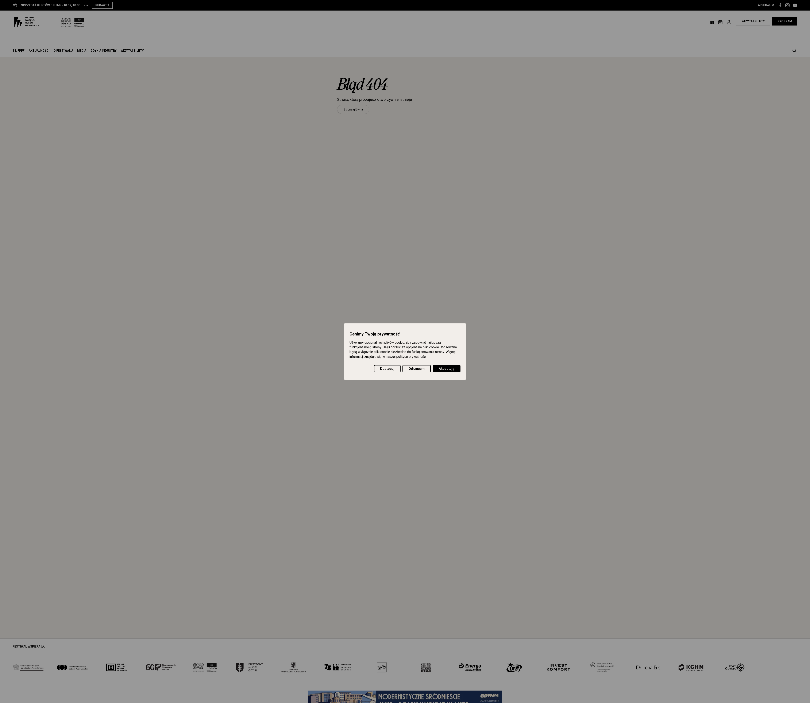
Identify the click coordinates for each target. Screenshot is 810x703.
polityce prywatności (411, 356)
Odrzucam (417, 368)
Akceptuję (446, 368)
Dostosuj (387, 368)
